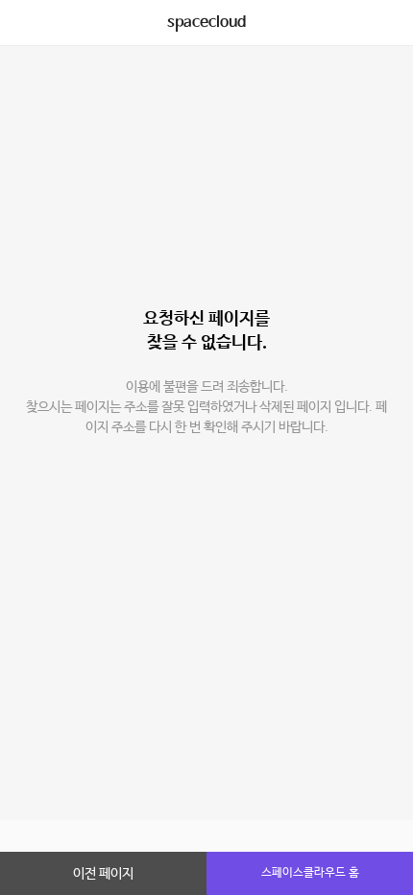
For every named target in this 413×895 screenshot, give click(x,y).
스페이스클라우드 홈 (310, 873)
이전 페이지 (103, 874)
